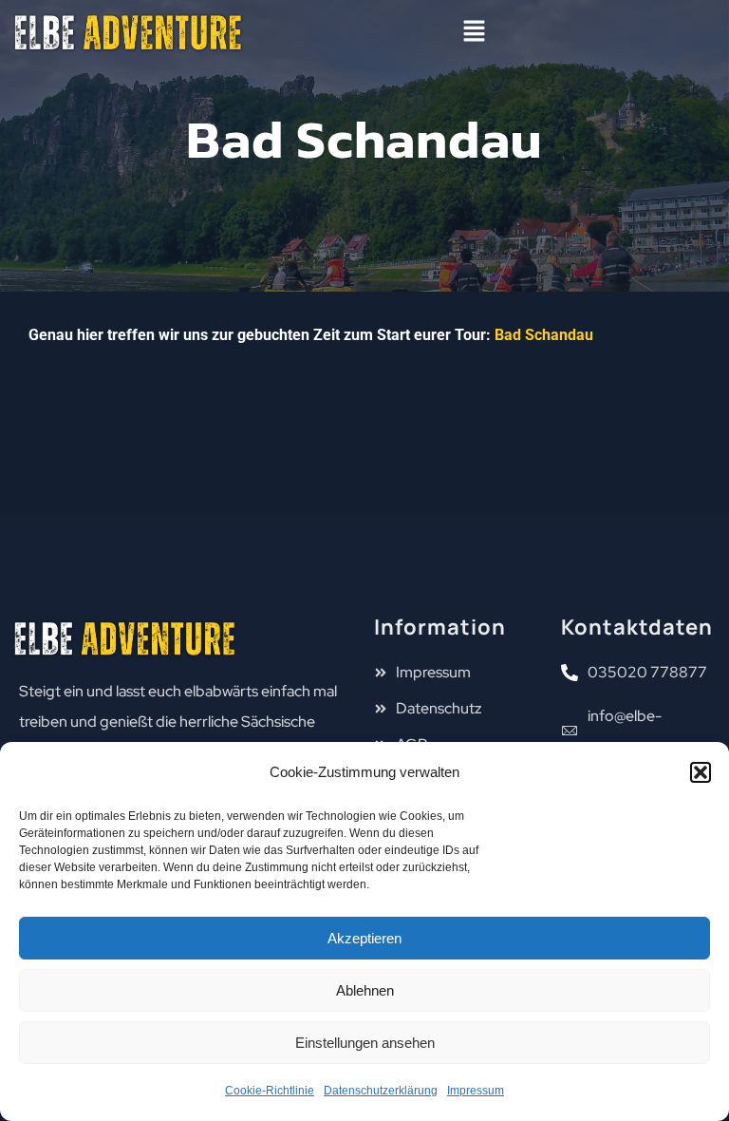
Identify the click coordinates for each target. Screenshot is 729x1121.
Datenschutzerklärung (381, 1090)
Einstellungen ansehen (365, 1043)
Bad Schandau (544, 335)
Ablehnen (365, 990)
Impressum (475, 1090)
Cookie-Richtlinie (269, 1090)
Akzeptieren (364, 938)
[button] (700, 772)
